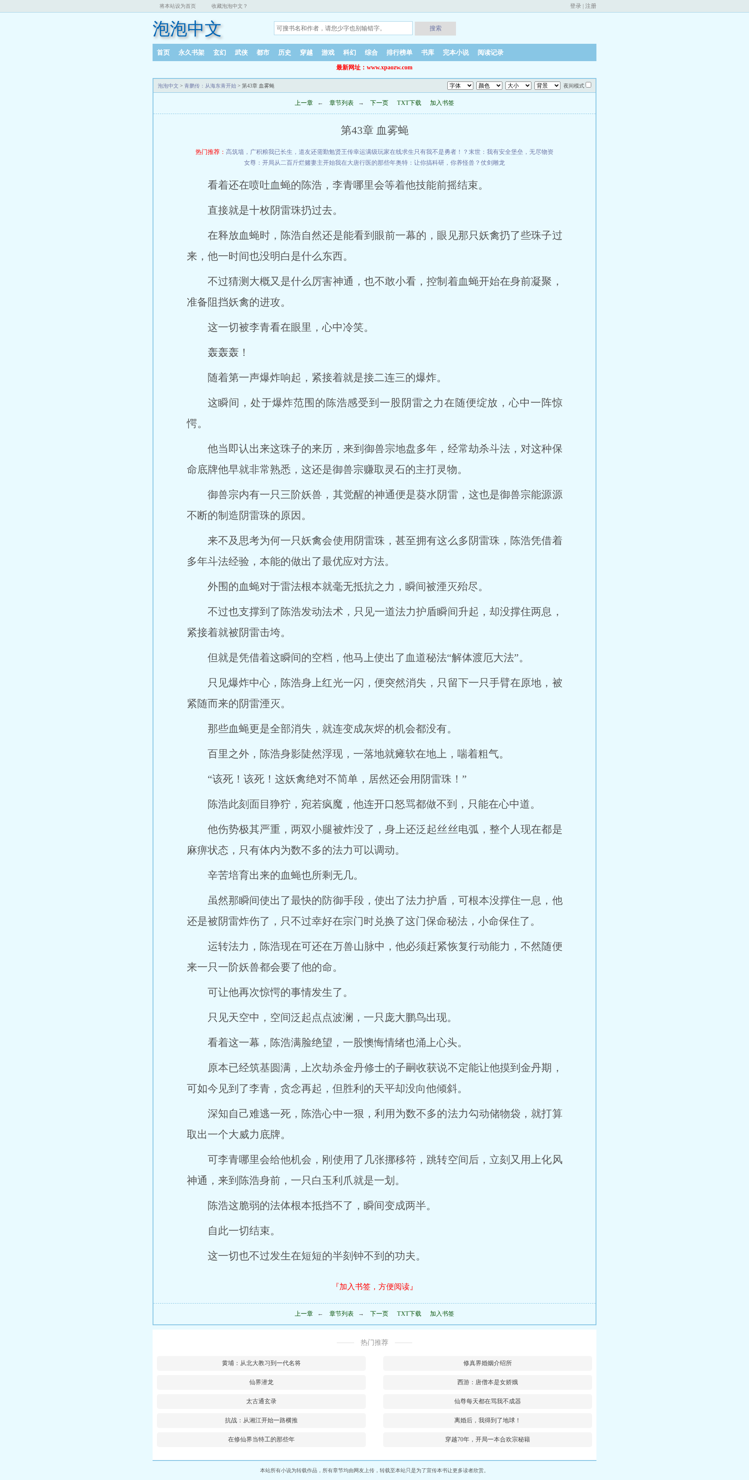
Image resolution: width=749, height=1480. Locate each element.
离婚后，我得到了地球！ (487, 1420)
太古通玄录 (261, 1401)
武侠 (241, 52)
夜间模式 (573, 86)
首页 (163, 52)
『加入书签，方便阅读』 (374, 1286)
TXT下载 (409, 103)
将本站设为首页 (178, 6)
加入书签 (442, 103)
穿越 (306, 52)
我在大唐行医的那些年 (365, 163)
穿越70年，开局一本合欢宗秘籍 (487, 1439)
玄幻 (219, 52)
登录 (575, 6)
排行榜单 (400, 52)
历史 (284, 52)
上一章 (304, 103)
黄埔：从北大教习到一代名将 (261, 1363)
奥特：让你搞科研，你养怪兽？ (438, 163)
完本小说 (456, 52)
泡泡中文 (187, 29)
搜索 (436, 28)
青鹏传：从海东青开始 (210, 86)
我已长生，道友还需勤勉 (301, 152)
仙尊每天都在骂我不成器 (487, 1401)
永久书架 (192, 52)
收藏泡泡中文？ (230, 6)
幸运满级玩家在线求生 (383, 152)
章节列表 (341, 103)
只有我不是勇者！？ (441, 152)
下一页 (378, 103)
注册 (590, 6)
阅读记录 (491, 52)
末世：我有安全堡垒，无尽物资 (511, 152)
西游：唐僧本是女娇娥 (487, 1382)
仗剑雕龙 (493, 163)
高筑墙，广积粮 (247, 152)
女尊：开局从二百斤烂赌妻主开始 (289, 163)
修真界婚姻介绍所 (487, 1363)
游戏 (328, 52)
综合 (371, 52)
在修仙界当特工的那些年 (261, 1439)
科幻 (349, 52)
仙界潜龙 (261, 1382)
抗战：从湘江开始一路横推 (261, 1420)
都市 (263, 52)
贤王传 (344, 152)
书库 (427, 52)
